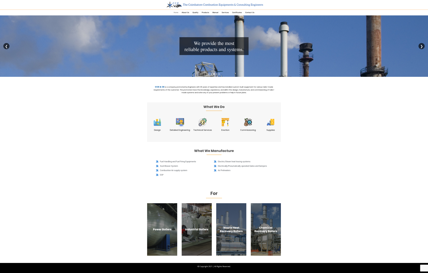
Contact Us (249, 12)
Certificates (237, 12)
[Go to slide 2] (211, 74)
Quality (195, 12)
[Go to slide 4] (216, 74)
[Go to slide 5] (219, 74)
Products (205, 12)
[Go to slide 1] (209, 74)
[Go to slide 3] (214, 74)
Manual (215, 12)
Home (176, 12)
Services (225, 12)
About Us (185, 12)
